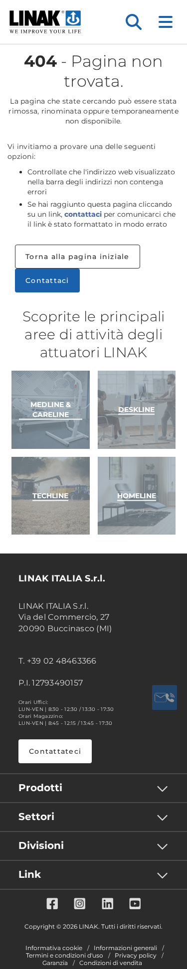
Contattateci (55, 751)
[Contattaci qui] (164, 697)
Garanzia (55, 963)
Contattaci (47, 280)
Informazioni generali (125, 948)
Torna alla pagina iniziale (77, 256)
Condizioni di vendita (110, 963)
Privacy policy (136, 955)
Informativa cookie (53, 948)
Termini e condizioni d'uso (64, 955)
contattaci (83, 214)
